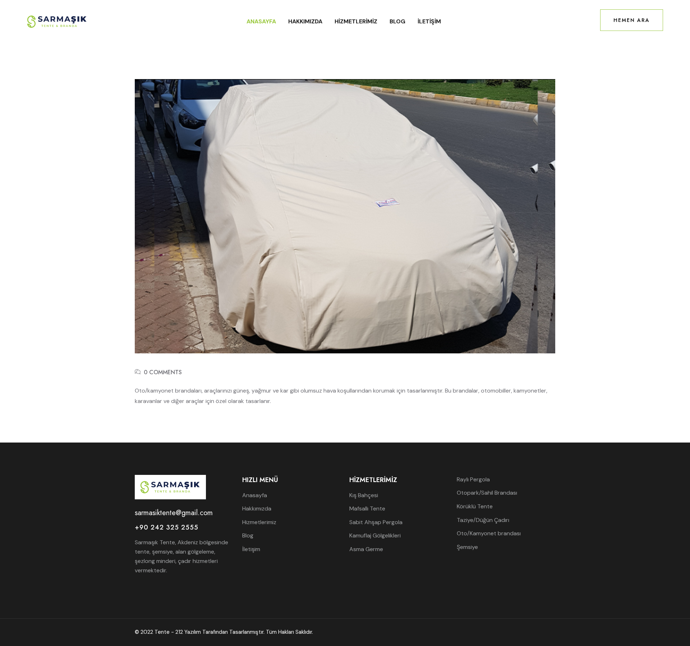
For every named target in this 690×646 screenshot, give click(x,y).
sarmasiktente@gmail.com (174, 513)
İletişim (429, 21)
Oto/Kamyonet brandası (489, 533)
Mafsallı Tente (367, 508)
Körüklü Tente (475, 506)
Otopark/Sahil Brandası (487, 492)
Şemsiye (467, 547)
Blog (397, 21)
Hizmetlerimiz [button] (356, 21)
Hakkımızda (305, 21)
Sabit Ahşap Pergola (375, 522)
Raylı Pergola (473, 479)
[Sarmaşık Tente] (57, 21)
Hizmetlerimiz (259, 522)
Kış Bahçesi (363, 495)
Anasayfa (261, 21)
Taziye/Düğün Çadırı (483, 520)
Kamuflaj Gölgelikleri (375, 535)
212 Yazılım (188, 632)
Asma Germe (366, 549)
